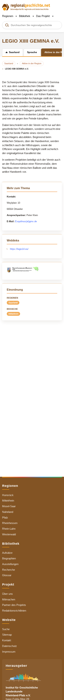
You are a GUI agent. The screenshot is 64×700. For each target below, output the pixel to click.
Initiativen (13, 314)
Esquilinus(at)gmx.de (26, 221)
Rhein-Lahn (8, 528)
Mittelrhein (8, 500)
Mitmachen (8, 599)
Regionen (8, 16)
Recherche (8, 569)
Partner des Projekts (14, 604)
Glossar (6, 575)
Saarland (13, 302)
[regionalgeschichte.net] (26, 6)
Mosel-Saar (9, 506)
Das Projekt (43, 16)
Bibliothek (25, 16)
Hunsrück (8, 495)
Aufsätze (7, 552)
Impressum (8, 651)
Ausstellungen (10, 564)
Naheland (7, 511)
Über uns (7, 593)
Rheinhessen (9, 523)
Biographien (9, 558)
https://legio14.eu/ (19, 249)
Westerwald (9, 534)
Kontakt (6, 640)
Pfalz (5, 517)
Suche (6, 629)
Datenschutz (9, 645)
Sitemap (7, 634)
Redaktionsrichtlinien (14, 610)
